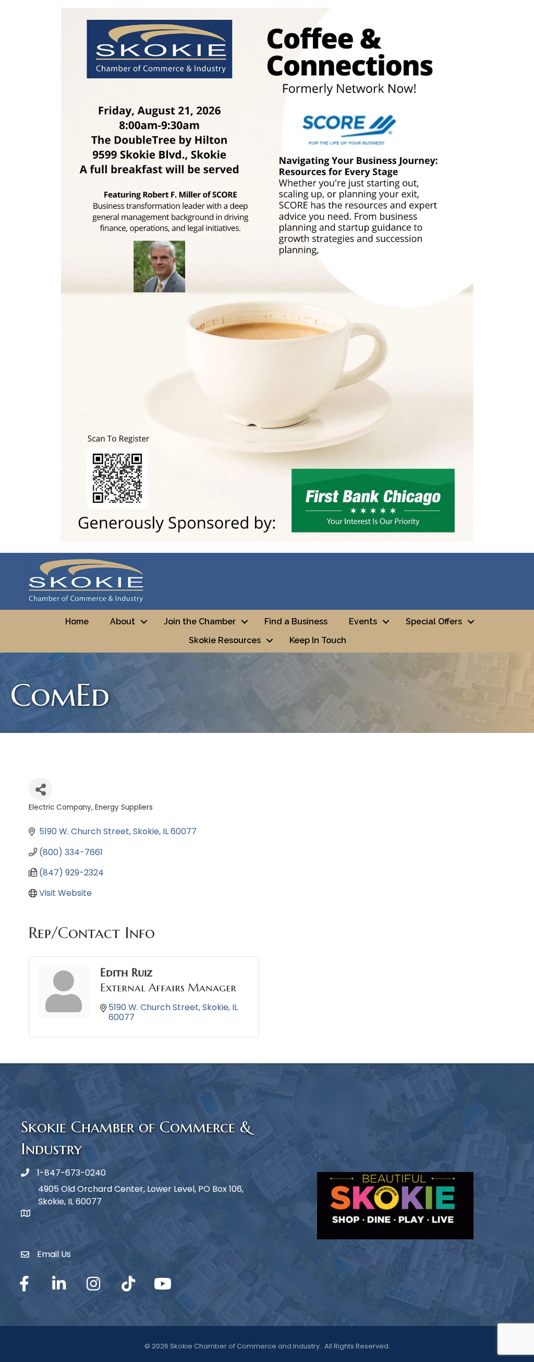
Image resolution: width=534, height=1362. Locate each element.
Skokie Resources (225, 640)
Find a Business (295, 621)
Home (77, 621)
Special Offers (434, 621)
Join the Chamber (200, 621)
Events (363, 621)
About (122, 621)
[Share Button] (40, 789)
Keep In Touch (317, 640)
